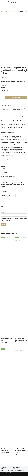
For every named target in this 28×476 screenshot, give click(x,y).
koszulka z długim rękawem (6, 109)
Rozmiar (3, 87)
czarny (7, 108)
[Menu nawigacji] (2, 5)
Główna (9, 11)
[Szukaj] (5, 5)
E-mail (2, 212)
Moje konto (14, 468)
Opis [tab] (2, 116)
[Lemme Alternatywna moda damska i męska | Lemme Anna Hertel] (14, 2)
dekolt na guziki (11, 108)
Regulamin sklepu (16, 467)
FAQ (9, 467)
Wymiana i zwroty (5, 470)
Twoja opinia (4, 198)
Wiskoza (3, 136)
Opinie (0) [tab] (21, 116)
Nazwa (3, 206)
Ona (13, 11)
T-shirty (17, 11)
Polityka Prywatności (5, 468)
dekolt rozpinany (17, 108)
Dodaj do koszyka (16, 97)
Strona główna (4, 11)
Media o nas (3, 467)
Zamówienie (21, 468)
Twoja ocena (4, 195)
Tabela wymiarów (5, 85)
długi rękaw (22, 108)
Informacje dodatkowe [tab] (11, 116)
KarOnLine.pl (20, 474)
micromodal (17, 109)
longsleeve (13, 109)
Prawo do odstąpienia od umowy (17, 470)
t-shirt (21, 109)
